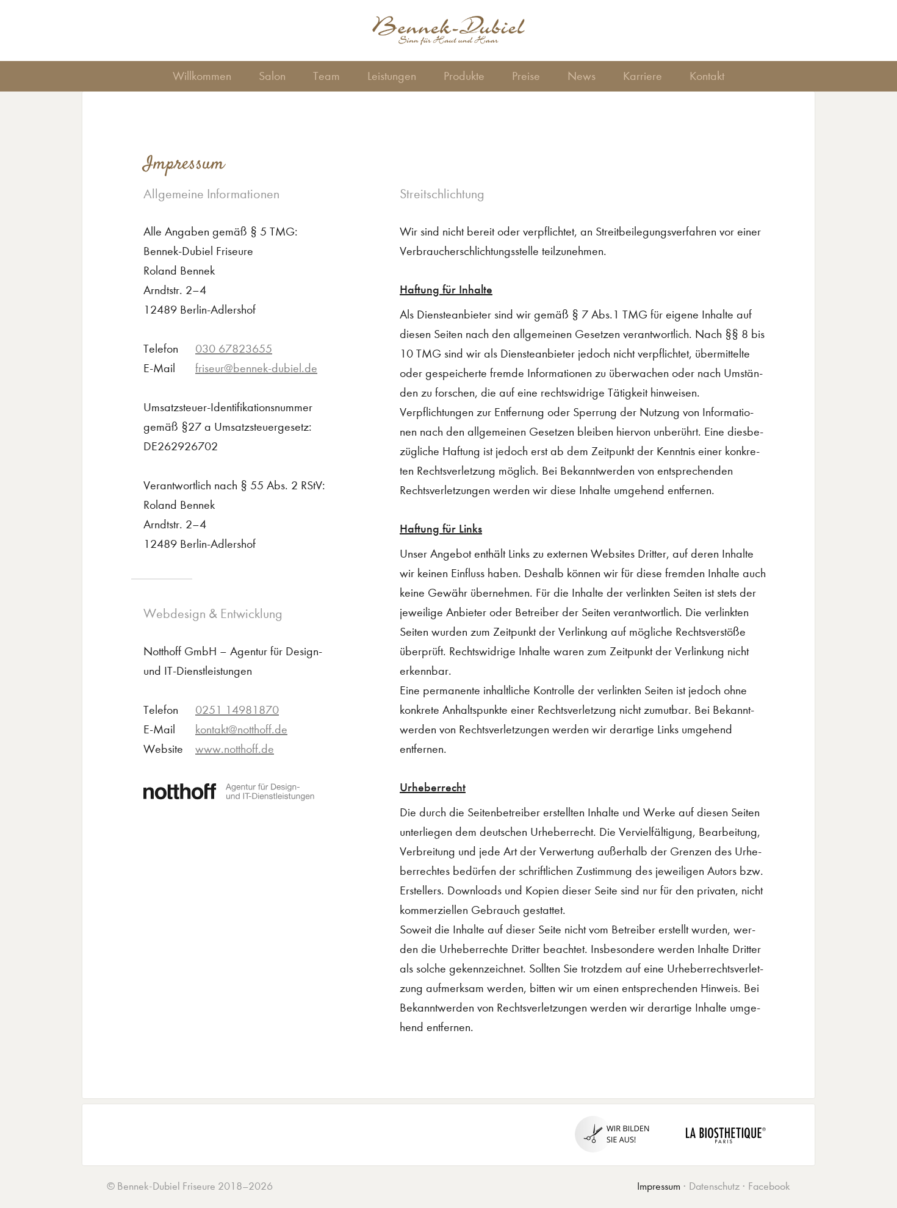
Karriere (642, 76)
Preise (526, 76)
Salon (272, 76)
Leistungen (391, 76)
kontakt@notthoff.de (241, 729)
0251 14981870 (237, 710)
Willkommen (202, 76)
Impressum (658, 1186)
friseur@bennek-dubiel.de (256, 368)
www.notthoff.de (234, 749)
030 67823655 (233, 349)
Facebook (769, 1186)
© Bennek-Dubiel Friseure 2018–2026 (190, 1186)
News (581, 76)
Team (326, 76)
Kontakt (707, 76)
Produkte (464, 76)
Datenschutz (714, 1186)
